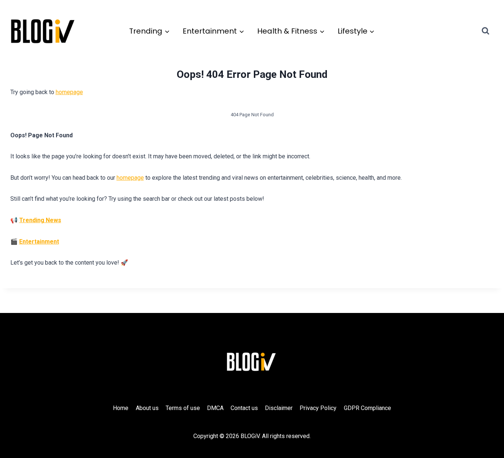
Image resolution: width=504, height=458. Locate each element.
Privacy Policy (318, 407)
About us (147, 407)
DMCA (215, 407)
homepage (69, 92)
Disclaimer (279, 407)
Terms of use (183, 407)
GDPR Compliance (367, 407)
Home (120, 407)
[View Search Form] (492, 31)
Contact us (244, 407)
